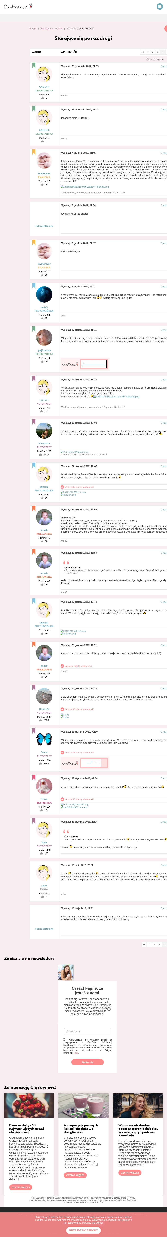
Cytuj (163, 66)
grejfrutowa (44, 350)
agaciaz (44, 486)
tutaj (76, 1052)
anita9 (44, 307)
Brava (44, 799)
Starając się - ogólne (51, 28)
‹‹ (142, 52)
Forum (32, 28)
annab (44, 530)
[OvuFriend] (18, 8)
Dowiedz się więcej (92, 1222)
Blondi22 (44, 709)
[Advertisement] (12, 68)
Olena (44, 752)
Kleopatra (44, 443)
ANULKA (44, 86)
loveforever (44, 173)
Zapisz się (87, 1062)
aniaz (44, 885)
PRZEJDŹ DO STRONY (83, 1230)
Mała (44, 842)
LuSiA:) (44, 400)
